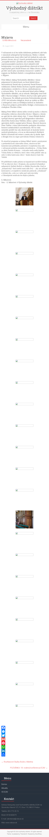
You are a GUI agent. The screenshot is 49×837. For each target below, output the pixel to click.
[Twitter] (24, 735)
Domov (4, 784)
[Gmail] (24, 739)
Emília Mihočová (9, 40)
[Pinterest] (24, 743)
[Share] (24, 754)
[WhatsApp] (24, 747)
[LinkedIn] (24, 751)
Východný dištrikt (24, 8)
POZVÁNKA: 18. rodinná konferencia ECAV (29, 768)
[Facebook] (24, 728)
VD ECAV (4, 792)
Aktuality (4, 788)
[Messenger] (24, 732)
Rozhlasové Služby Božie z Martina (17, 762)
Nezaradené (26, 40)
